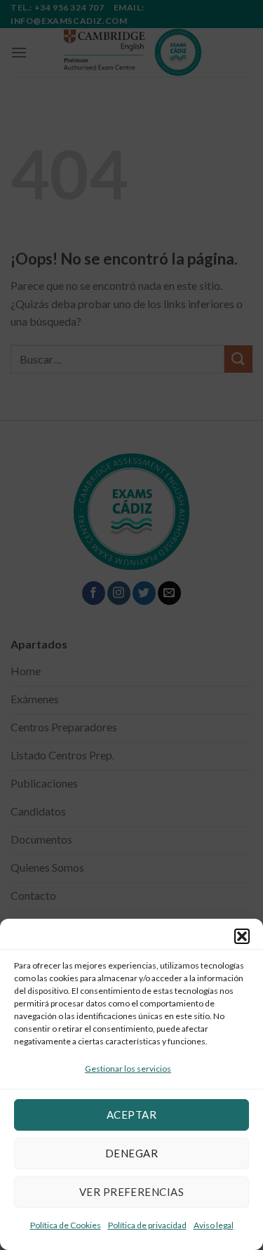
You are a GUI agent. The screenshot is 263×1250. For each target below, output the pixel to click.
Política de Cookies (65, 1225)
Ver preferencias (131, 1191)
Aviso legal (214, 1225)
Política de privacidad (147, 1225)
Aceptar (131, 1114)
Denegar (131, 1153)
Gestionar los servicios (128, 1068)
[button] (242, 936)
